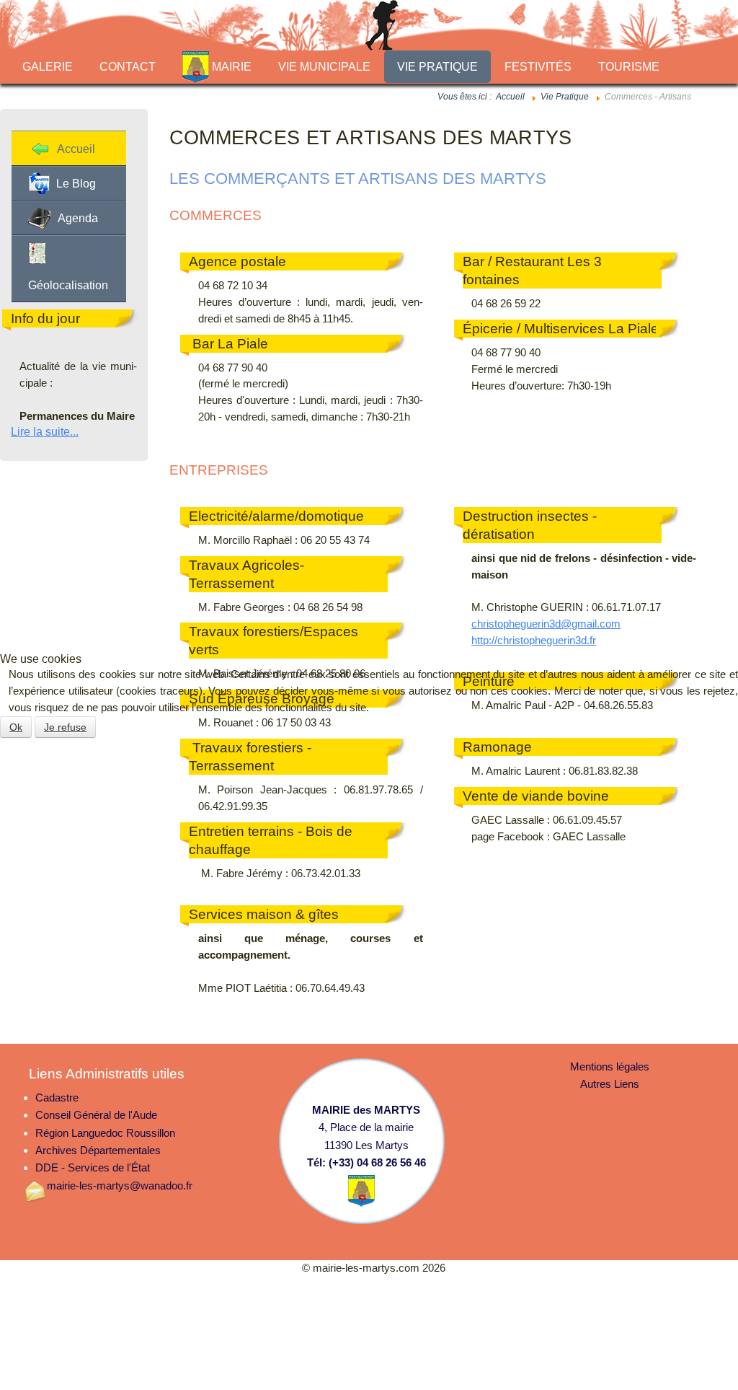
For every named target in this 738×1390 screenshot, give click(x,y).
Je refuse (65, 727)
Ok (15, 727)
